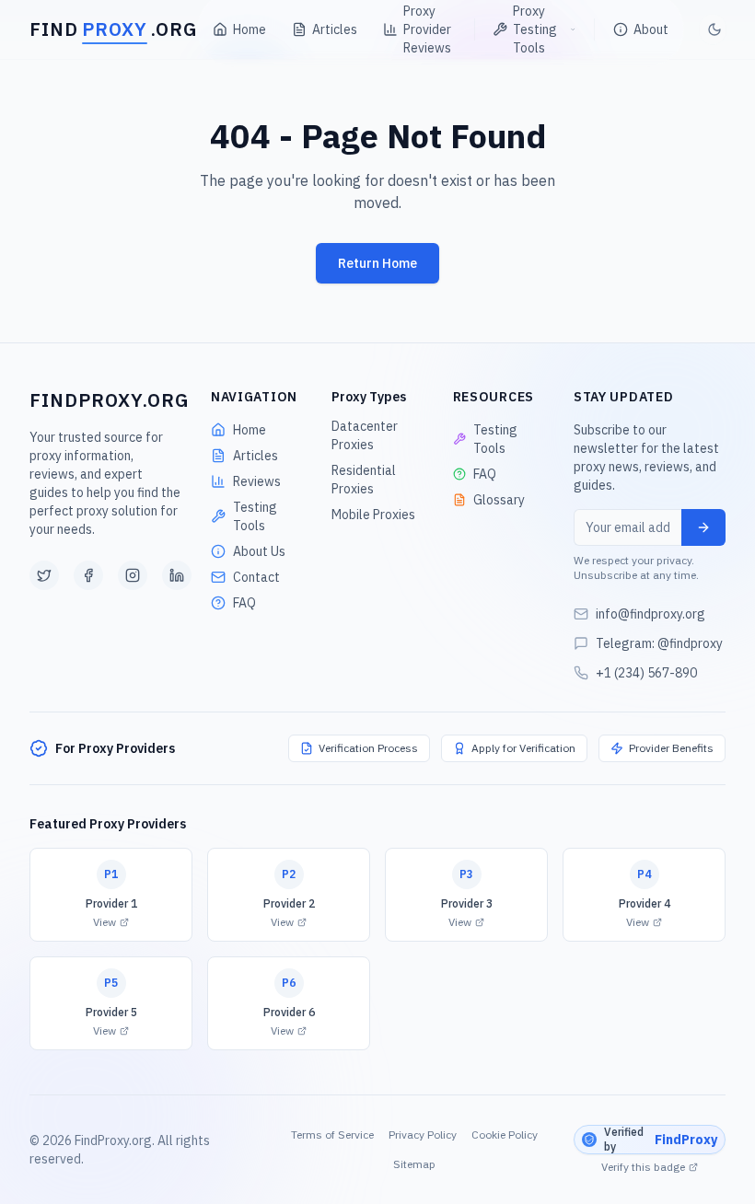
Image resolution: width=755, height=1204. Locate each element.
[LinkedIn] (177, 575)
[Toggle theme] (712, 29)
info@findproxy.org (650, 614)
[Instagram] (132, 575)
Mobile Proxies (373, 514)
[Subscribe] (703, 527)
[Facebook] (88, 575)
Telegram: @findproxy (659, 643)
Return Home (377, 263)
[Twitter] (44, 575)
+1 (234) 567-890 (646, 673)
